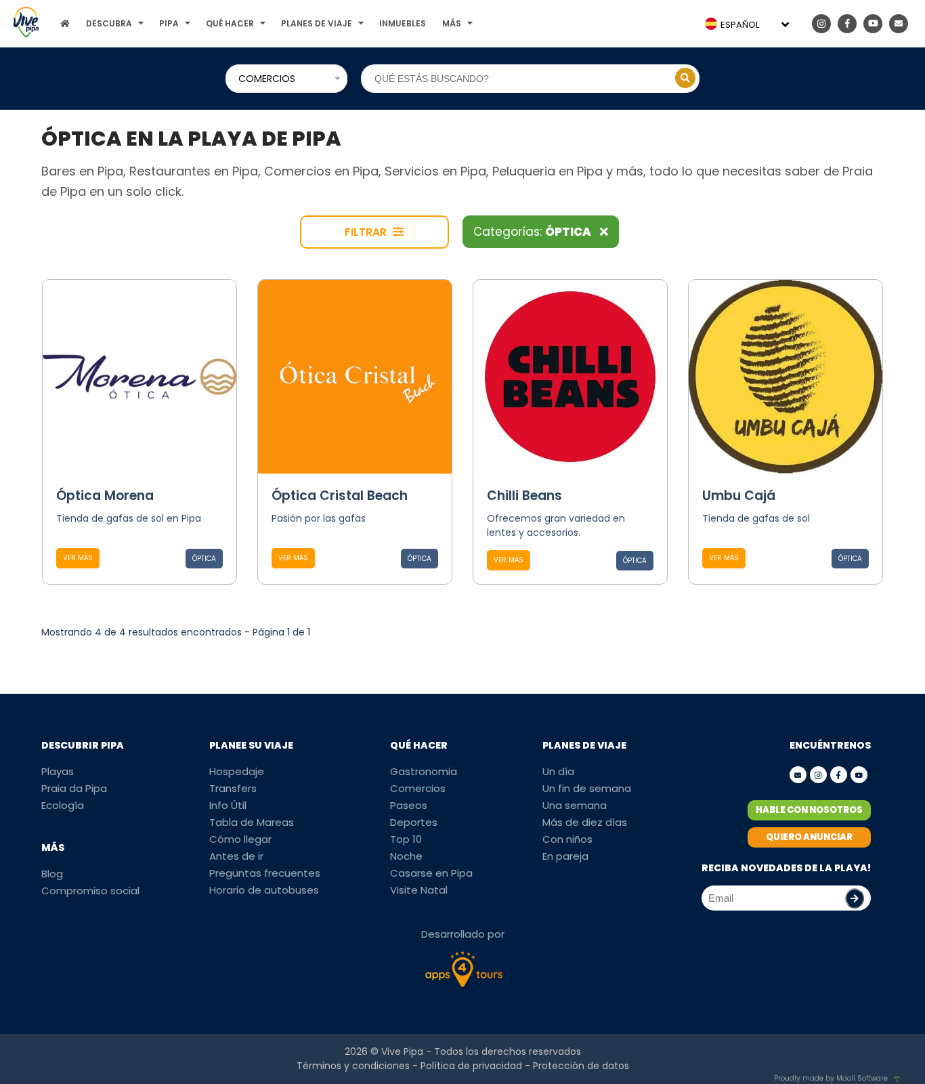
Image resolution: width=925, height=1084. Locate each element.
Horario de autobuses (264, 890)
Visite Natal (419, 890)
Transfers (233, 788)
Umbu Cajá (738, 495)
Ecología (62, 805)
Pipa (169, 23)
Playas (57, 771)
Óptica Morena (105, 495)
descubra (109, 23)
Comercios (418, 788)
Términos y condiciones (353, 1065)
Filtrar (367, 232)
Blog (52, 874)
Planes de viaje (316, 23)
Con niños (567, 839)
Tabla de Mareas (251, 822)
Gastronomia (423, 771)
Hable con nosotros (809, 810)
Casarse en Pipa (431, 873)
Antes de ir (236, 856)
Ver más (78, 558)
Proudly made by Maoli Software (831, 1078)
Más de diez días (584, 822)
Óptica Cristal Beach (340, 495)
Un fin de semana (586, 788)
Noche (406, 856)
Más (451, 23)
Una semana (574, 805)
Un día (558, 771)
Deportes (413, 822)
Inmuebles (402, 23)
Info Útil (227, 805)
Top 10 (406, 839)
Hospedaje (236, 771)
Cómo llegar (240, 839)
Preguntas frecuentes (264, 873)
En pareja (565, 856)
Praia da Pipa (74, 788)
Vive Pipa (402, 1051)
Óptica (204, 559)
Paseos (408, 805)
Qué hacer (230, 23)
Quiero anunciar (809, 837)
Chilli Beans (524, 495)
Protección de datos (581, 1065)
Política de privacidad (471, 1065)
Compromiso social (90, 890)
